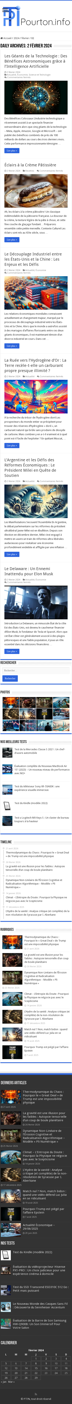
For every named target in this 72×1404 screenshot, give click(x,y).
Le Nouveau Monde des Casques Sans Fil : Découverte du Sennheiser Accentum (40, 1305)
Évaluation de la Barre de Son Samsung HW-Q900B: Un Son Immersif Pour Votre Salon (39, 1324)
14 (26, 1368)
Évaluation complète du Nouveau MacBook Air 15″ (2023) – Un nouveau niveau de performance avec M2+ (42, 770)
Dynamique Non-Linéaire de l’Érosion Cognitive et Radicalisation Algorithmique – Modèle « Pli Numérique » (44, 1136)
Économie (22, 75)
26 (6, 1377)
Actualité (11, 75)
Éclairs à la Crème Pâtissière (30, 165)
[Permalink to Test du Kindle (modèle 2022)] (7, 806)
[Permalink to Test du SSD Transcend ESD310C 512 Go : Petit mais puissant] (6, 1289)
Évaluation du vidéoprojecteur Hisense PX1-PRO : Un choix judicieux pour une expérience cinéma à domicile (39, 1270)
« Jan (3, 1381)
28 (26, 1377)
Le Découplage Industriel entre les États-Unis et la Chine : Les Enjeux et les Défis (33, 259)
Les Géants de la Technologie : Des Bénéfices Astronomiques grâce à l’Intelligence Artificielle (35, 61)
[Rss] (35, 1394)
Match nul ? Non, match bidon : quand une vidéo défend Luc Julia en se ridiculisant (45, 1033)
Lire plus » (12, 150)
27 (16, 1377)
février (25, 38)
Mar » (11, 1381)
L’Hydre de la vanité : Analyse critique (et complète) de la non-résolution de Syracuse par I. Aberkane (47, 1015)
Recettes (29, 171)
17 (56, 1368)
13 (16, 1368)
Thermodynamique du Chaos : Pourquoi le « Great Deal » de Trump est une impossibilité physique (45, 941)
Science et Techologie (39, 75)
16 (46, 1368)
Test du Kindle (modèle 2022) (31, 803)
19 (6, 1373)
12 (6, 1368)
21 (26, 1373)
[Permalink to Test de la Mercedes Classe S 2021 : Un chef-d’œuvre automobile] (7, 752)
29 (36, 1377)
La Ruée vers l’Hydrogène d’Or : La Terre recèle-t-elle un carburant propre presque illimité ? (35, 365)
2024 (16, 38)
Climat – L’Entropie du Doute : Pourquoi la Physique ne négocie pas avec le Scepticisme (46, 997)
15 (36, 1368)
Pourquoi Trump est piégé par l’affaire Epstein (43, 1210)
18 (66, 1368)
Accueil (7, 38)
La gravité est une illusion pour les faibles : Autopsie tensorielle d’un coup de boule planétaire (46, 958)
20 (16, 1373)
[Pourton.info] (36, 15)
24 (56, 1373)
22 (36, 1373)
